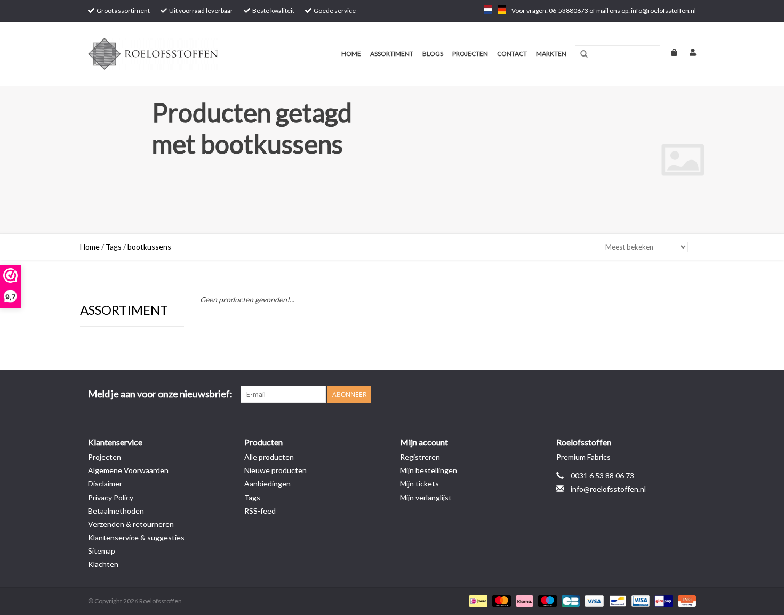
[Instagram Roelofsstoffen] (687, 394)
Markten (551, 54)
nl (488, 9)
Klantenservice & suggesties (136, 537)
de (502, 9)
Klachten (103, 564)
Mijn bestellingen (428, 470)
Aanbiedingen (267, 483)
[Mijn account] (687, 52)
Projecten (470, 54)
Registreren (420, 456)
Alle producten (269, 456)
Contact (512, 54)
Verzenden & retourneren (131, 524)
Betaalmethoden (116, 510)
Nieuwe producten (275, 470)
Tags (114, 246)
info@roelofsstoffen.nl (608, 488)
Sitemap (101, 550)
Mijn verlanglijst (426, 497)
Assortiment (391, 54)
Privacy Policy (110, 497)
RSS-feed (260, 510)
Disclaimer (105, 483)
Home (351, 54)
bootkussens (149, 246)
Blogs (432, 54)
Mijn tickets (419, 483)
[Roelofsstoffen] (169, 54)
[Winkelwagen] (669, 52)
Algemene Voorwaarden (128, 470)
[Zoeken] (584, 54)
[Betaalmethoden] (477, 600)
